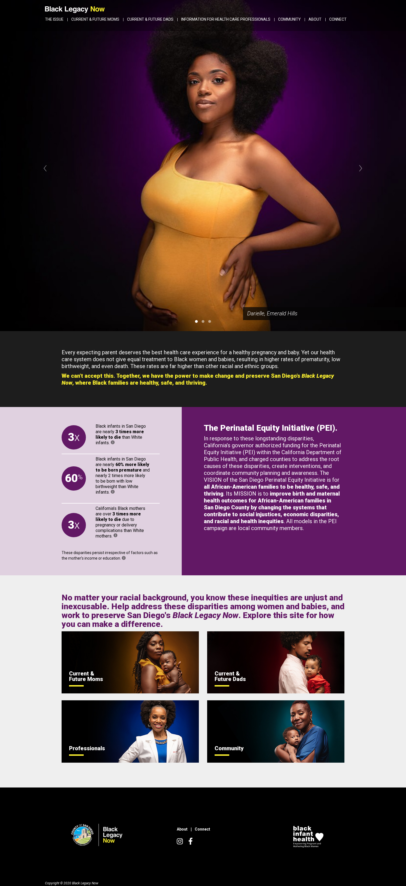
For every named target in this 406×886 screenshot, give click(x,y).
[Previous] (45, 167)
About (315, 19)
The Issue (54, 19)
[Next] (360, 167)
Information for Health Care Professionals (225, 19)
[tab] (196, 321)
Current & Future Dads (150, 19)
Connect (338, 19)
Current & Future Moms (95, 19)
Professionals (87, 748)
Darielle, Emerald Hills (272, 313)
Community (289, 19)
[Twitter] (180, 842)
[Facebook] (190, 842)
